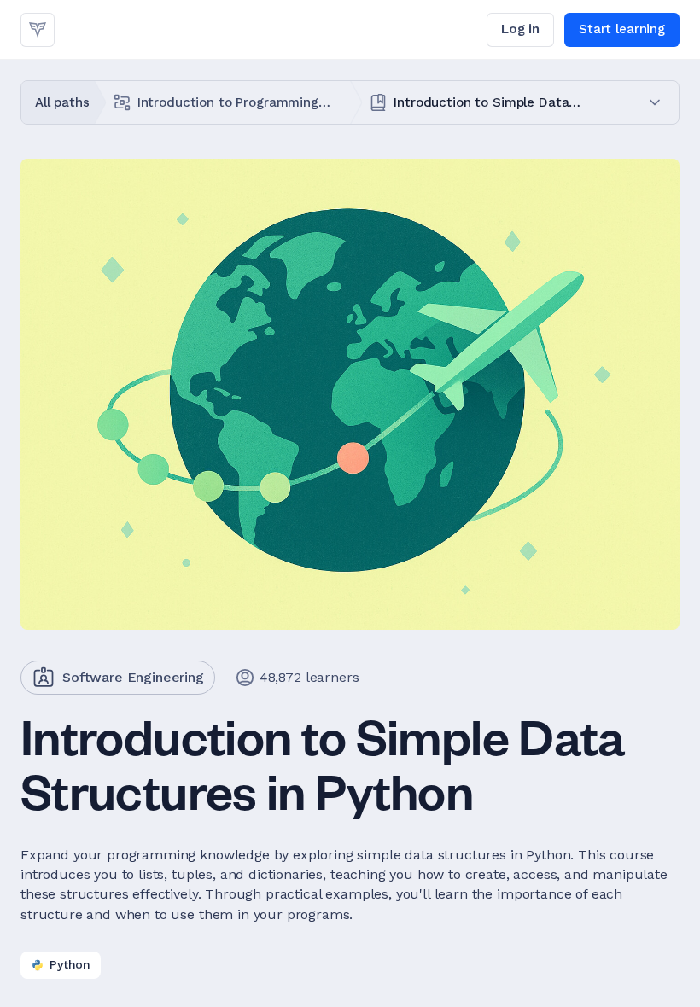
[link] (37, 30)
